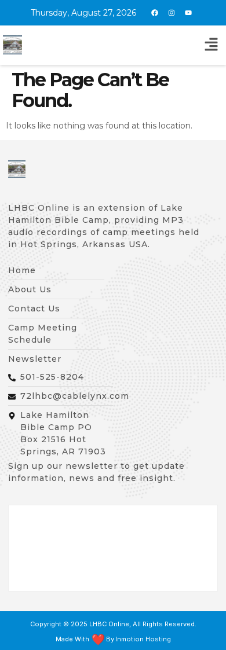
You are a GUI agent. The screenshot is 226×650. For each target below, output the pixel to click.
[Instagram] (171, 13)
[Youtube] (188, 13)
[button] (211, 45)
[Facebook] (155, 13)
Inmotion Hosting (143, 639)
